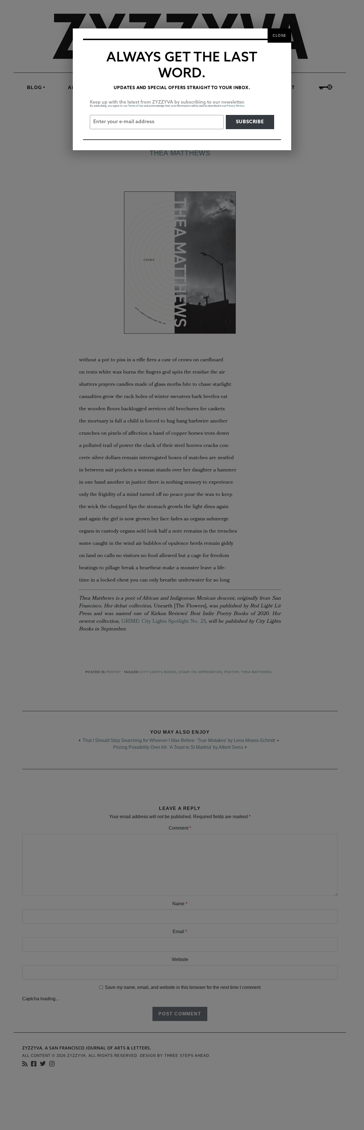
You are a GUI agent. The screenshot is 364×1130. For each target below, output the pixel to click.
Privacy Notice (235, 106)
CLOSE (279, 36)
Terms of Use (135, 106)
